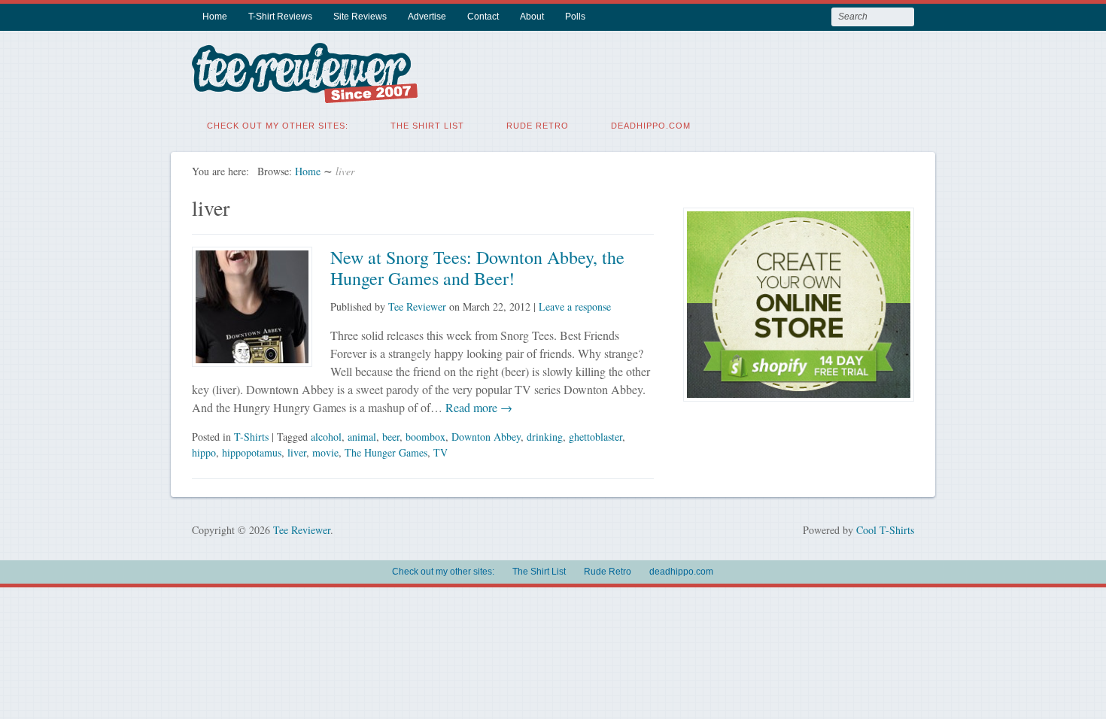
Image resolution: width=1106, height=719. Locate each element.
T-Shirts (251, 436)
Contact (483, 16)
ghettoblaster (595, 436)
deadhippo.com (651, 125)
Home (214, 16)
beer (391, 436)
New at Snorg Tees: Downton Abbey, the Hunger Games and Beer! (477, 268)
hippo (204, 452)
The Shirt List (427, 125)
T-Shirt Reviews (280, 16)
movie (325, 452)
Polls (575, 16)
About (532, 16)
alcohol (326, 436)
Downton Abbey (486, 436)
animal (362, 436)
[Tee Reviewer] (305, 93)
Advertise (427, 16)
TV (440, 452)
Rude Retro (537, 125)
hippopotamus (251, 452)
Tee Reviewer (417, 306)
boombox (425, 436)
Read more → (477, 407)
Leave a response (575, 306)
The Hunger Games (386, 452)
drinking (545, 436)
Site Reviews (360, 16)
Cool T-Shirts (885, 530)
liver (296, 452)
